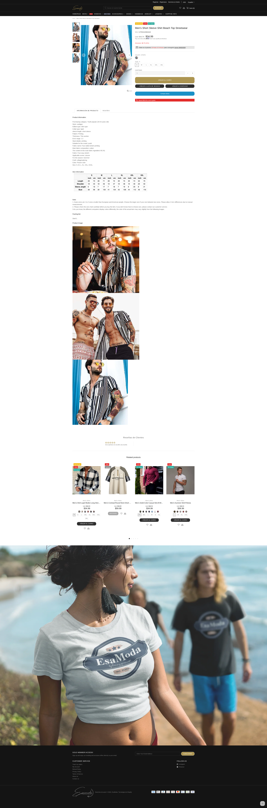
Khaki (121, 512)
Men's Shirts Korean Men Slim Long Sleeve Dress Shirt (86, 503)
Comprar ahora (164, 93)
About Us (75, 776)
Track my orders (77, 764)
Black (82, 512)
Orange (124, 512)
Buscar (158, 8)
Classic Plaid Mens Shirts (180, 503)
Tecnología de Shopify (125, 792)
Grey (118, 512)
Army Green (109, 512)
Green (151, 512)
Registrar (155, 2)
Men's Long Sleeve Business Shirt (118, 503)
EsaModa (77, 7)
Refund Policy (76, 769)
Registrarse (163, 2)
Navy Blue (85, 512)
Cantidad (138, 70)
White (91, 512)
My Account (76, 767)
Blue (115, 512)
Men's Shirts (86, 500)
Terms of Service (77, 774)
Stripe (136, 57)
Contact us (75, 779)
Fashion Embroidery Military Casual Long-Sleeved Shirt (149, 503)
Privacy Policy (76, 771)
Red (88, 512)
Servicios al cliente (174, 2)
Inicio (73, 18)
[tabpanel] (86, 496)
